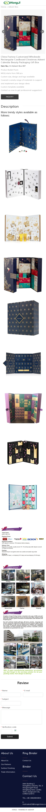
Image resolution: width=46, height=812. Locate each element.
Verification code (8, 727)
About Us (4, 761)
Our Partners (6, 764)
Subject (5, 699)
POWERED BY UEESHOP (26, 810)
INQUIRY (10, 97)
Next (42, 31)
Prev (4, 31)
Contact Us (27, 761)
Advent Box (13, 7)
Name (4, 691)
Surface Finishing (8, 768)
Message (5, 708)
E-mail (26, 691)
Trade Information (8, 772)
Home (3, 7)
